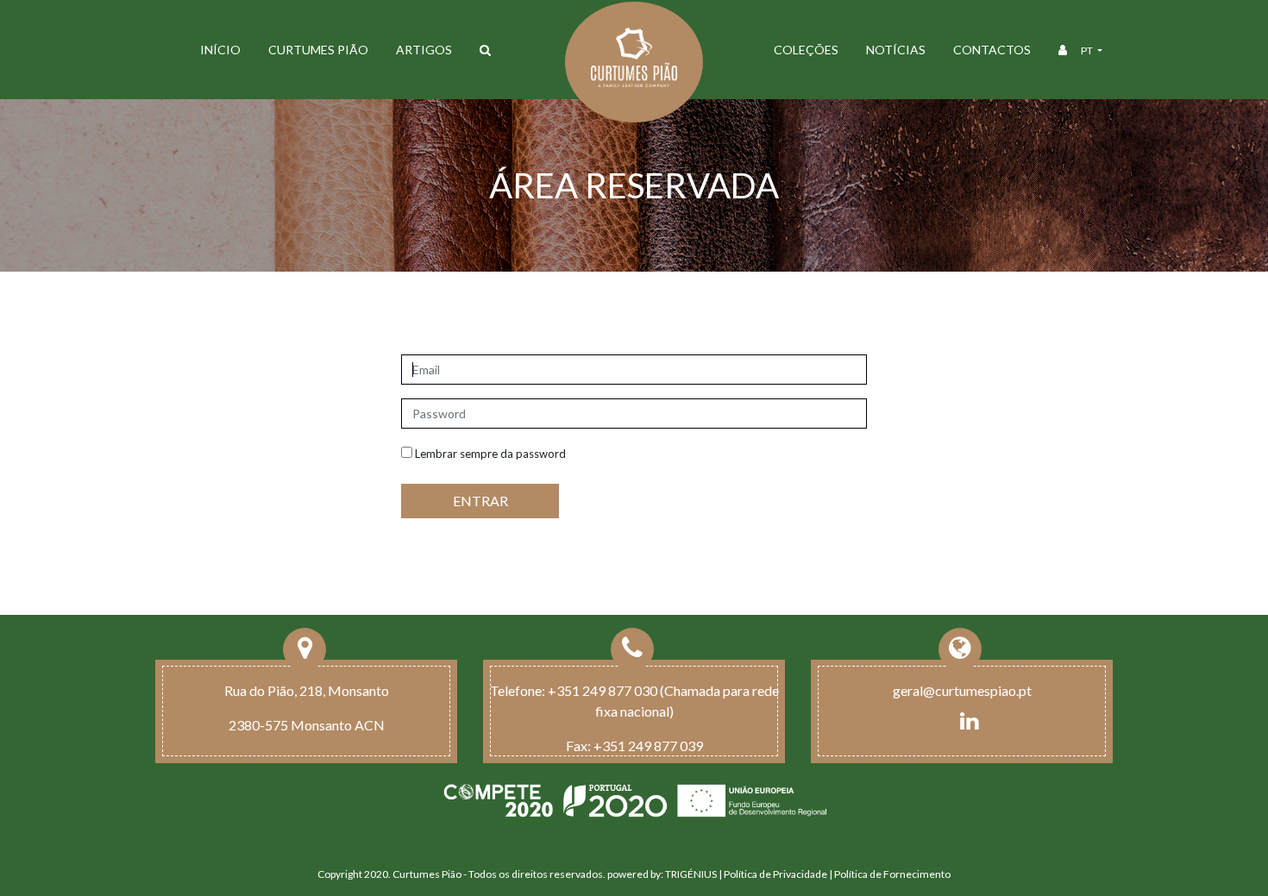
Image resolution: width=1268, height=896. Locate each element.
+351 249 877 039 (648, 745)
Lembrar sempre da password (489, 454)
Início (220, 49)
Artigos (424, 49)
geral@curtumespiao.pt (962, 690)
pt (1088, 50)
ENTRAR (480, 500)
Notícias (896, 49)
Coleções (806, 49)
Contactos (992, 49)
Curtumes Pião (318, 49)
